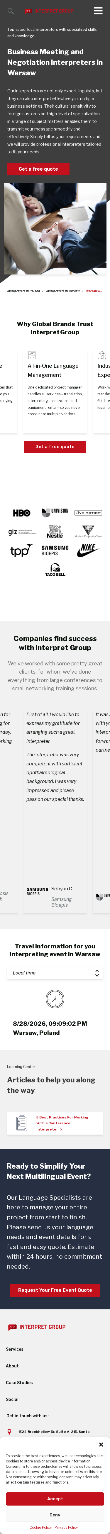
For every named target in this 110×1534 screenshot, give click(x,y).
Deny (55, 1515)
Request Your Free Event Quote (55, 1290)
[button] (101, 1444)
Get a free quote (38, 169)
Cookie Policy (41, 1527)
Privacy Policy (66, 1527)
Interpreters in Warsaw (63, 291)
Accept (55, 1498)
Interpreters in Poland (23, 291)
